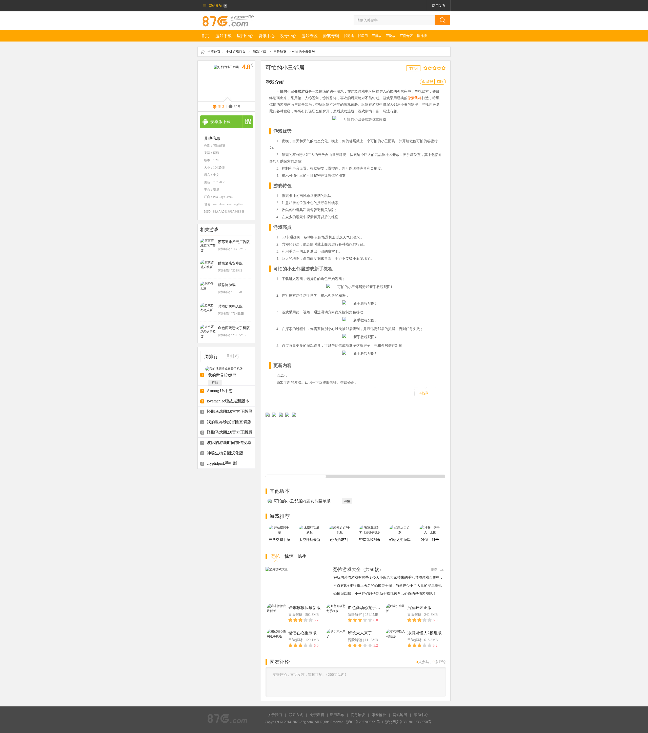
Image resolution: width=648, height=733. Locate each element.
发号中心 (288, 36)
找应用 (363, 36)
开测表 (391, 36)
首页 (205, 36)
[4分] (431, 68)
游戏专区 (309, 36)
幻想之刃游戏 (400, 540)
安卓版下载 (220, 121)
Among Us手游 (220, 391)
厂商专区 (406, 36)
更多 (434, 569)
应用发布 (438, 6)
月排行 (232, 356)
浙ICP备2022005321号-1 (364, 722)
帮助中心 (421, 715)
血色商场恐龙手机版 (234, 328)
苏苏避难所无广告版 (234, 242)
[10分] (444, 68)
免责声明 (317, 715)
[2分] (426, 68)
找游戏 (349, 36)
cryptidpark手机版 (222, 463)
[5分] (433, 68)
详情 (215, 382)
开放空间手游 (279, 540)
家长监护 (379, 715)
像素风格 (415, 98)
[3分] (429, 68)
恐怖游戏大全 (347, 569)
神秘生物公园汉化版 (225, 453)
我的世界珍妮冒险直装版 (229, 422)
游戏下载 (223, 36)
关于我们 (275, 715)
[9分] (442, 68)
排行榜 (422, 36)
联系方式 (296, 715)
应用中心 (245, 36)
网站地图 (400, 715)
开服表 (377, 36)
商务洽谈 (358, 715)
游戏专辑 (331, 36)
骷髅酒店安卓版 (230, 263)
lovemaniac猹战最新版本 (228, 401)
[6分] (435, 68)
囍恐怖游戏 (227, 285)
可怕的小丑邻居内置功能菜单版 (302, 501)
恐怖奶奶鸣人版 (230, 306)
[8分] (440, 68)
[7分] (438, 68)
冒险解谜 (280, 51)
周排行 (211, 356)
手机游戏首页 (236, 51)
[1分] (424, 68)
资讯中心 (266, 36)
